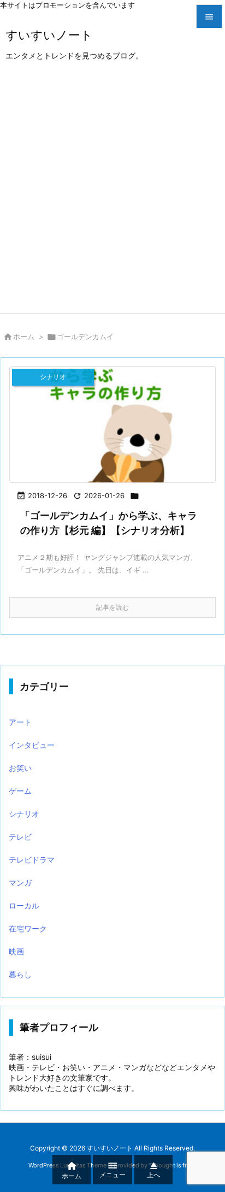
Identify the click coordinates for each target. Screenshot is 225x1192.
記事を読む (112, 607)
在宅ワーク (28, 928)
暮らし (20, 974)
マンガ (20, 882)
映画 (16, 951)
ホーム (23, 336)
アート (20, 722)
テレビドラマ (32, 859)
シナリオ (24, 813)
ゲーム (20, 790)
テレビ (20, 836)
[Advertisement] (112, 195)
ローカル (24, 905)
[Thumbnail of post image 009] (112, 424)
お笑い (20, 767)
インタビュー (32, 745)
